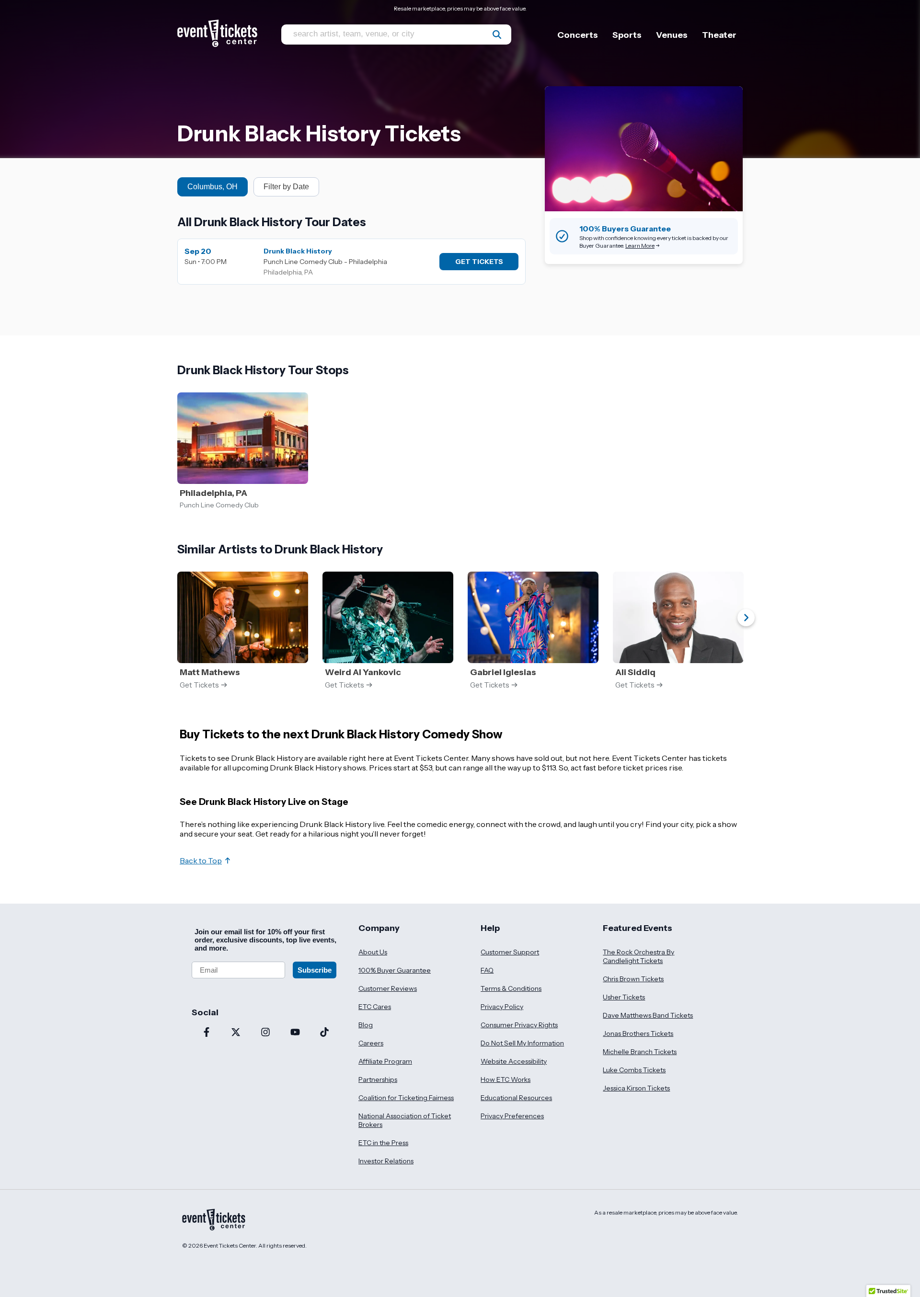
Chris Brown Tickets (633, 979)
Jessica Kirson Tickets (636, 1088)
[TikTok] (324, 1033)
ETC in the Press (383, 1142)
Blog (365, 1025)
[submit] (496, 34)
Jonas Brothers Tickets (638, 1033)
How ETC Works (505, 1079)
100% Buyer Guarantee (394, 970)
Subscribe (315, 970)
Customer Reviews (387, 988)
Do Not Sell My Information (522, 1043)
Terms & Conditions (511, 988)
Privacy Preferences (512, 1116)
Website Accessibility (514, 1061)
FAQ (487, 970)
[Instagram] (265, 1033)
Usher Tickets (624, 997)
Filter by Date (286, 187)
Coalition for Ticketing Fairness (406, 1097)
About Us (372, 952)
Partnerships (377, 1079)
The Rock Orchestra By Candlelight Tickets (638, 956)
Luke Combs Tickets (634, 1070)
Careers (370, 1043)
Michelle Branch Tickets (640, 1051)
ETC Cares (374, 1006)
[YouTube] (295, 1033)
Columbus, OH (212, 187)
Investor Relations (386, 1161)
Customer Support (510, 952)
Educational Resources (516, 1097)
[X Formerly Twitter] (236, 1033)
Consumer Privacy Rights (519, 1025)
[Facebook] (206, 1033)
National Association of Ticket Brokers (404, 1120)
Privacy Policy (502, 1006)
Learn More (640, 245)
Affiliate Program (385, 1061)
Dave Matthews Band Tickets (648, 1015)
